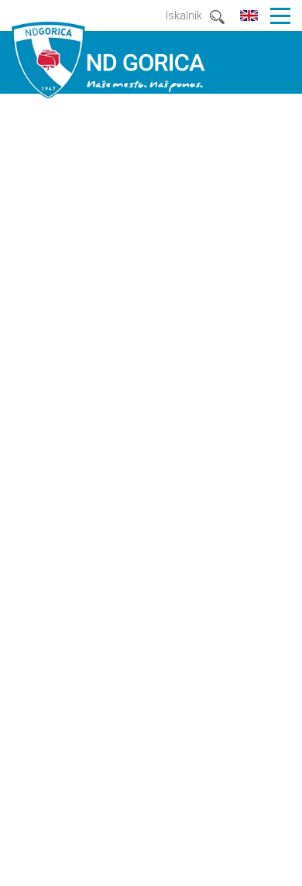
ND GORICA (108, 59)
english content (249, 16)
